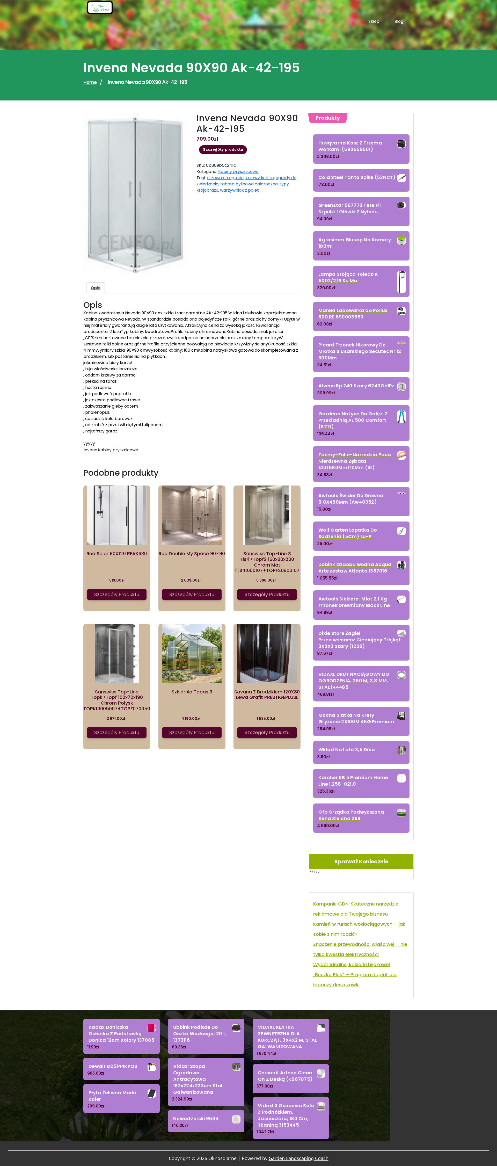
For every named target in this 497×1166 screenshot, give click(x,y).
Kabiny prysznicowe (238, 172)
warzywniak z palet (239, 190)
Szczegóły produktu (223, 149)
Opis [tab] (95, 288)
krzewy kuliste (259, 178)
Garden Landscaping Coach (298, 1158)
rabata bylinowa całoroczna (249, 184)
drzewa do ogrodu (225, 178)
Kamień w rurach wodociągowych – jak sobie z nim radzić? (359, 929)
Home (90, 82)
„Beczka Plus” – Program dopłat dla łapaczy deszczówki (355, 979)
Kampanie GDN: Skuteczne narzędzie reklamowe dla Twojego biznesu (355, 909)
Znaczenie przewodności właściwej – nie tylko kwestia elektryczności (360, 949)
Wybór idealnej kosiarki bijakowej (351, 964)
